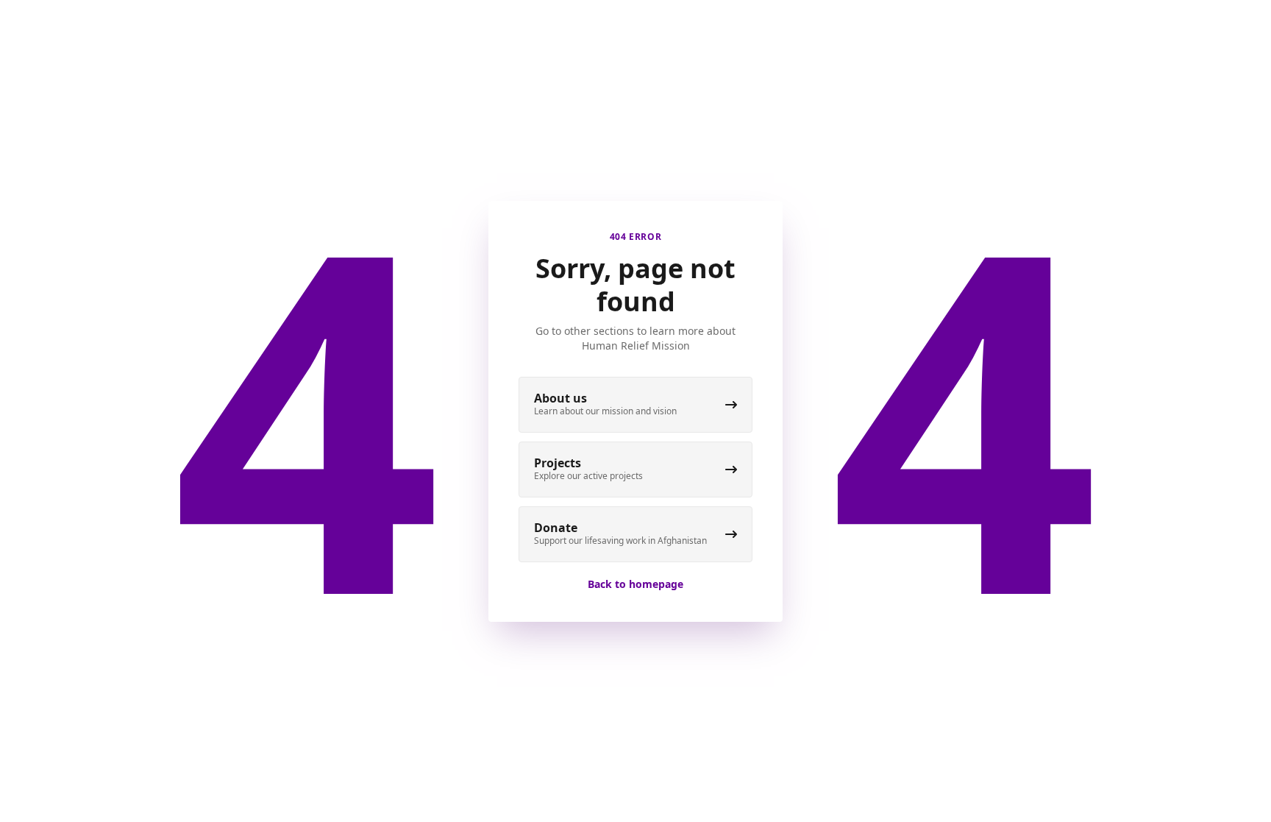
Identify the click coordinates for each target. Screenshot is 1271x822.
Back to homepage (635, 584)
